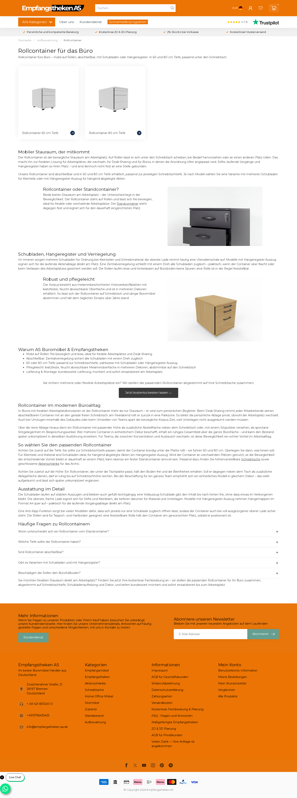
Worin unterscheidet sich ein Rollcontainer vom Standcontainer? (148, 531)
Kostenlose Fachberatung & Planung (177, 709)
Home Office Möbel (99, 696)
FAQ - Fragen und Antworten (172, 716)
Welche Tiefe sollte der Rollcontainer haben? (148, 542)
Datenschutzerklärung (167, 690)
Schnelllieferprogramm (127, 22)
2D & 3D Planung (164, 729)
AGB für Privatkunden (167, 735)
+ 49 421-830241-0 (40, 704)
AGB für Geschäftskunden (170, 677)
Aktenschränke (48, 464)
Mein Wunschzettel (232, 683)
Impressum (160, 670)
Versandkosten (162, 703)
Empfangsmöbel (97, 670)
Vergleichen (226, 690)
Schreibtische (250, 459)
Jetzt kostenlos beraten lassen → (148, 392)
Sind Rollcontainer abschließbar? (148, 552)
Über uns (66, 22)
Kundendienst (91, 22)
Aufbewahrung (47, 40)
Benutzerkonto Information (237, 670)
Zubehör (91, 709)
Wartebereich (94, 716)
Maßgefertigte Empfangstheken (175, 722)
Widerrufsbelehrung (166, 683)
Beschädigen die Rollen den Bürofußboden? (148, 573)
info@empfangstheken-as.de (47, 727)
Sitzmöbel (92, 703)
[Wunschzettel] (261, 8)
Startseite (24, 40)
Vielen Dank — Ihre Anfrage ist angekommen (173, 744)
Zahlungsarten (162, 696)
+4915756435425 (38, 715)
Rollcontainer (73, 40)
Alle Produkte (227, 696)
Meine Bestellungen (232, 677)
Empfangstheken (97, 677)
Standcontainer (127, 204)
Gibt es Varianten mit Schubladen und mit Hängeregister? (148, 563)
